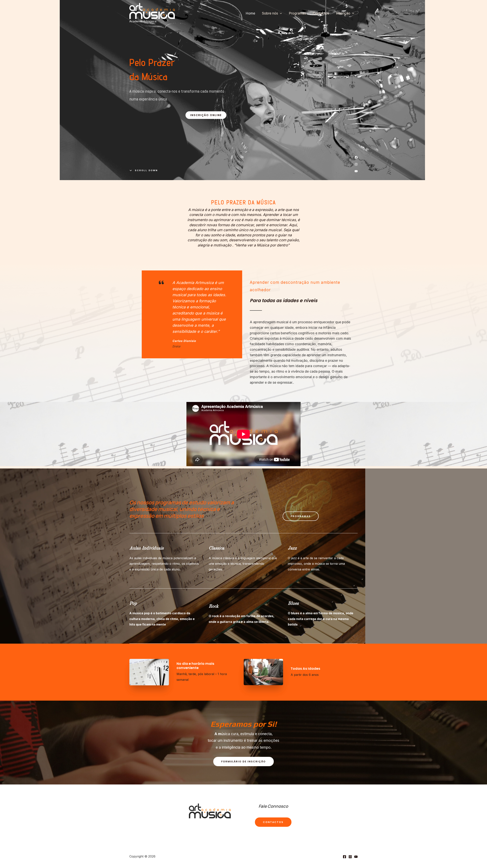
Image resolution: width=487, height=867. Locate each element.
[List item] (356, 157)
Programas (297, 13)
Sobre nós (270, 13)
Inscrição (343, 13)
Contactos (321, 13)
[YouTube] (356, 856)
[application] (280, 13)
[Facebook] (344, 856)
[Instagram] (350, 856)
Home (250, 13)
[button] (205, 115)
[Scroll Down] (143, 170)
